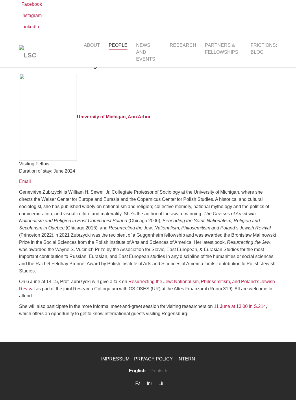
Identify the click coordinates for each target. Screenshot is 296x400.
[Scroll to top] (283, 387)
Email (25, 181)
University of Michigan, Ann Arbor (114, 116)
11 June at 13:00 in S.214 (240, 306)
